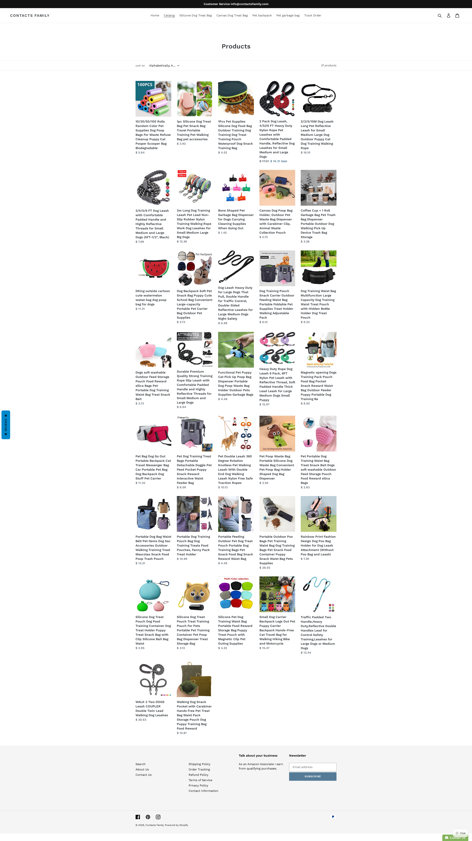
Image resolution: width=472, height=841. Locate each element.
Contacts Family (30, 15)
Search (140, 764)
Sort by (140, 65)
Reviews (6, 425)
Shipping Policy (199, 764)
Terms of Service (200, 780)
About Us (142, 769)
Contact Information (203, 791)
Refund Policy (198, 775)
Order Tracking (199, 769)
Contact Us (144, 775)
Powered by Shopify (176, 825)
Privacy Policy (198, 785)
